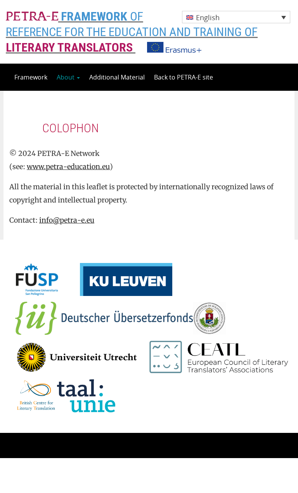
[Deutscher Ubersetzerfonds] (104, 317)
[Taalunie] (86, 395)
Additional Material (117, 77)
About (66, 77)
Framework (30, 77)
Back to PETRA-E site (183, 77)
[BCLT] (36, 395)
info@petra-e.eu (66, 220)
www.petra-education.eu (68, 166)
